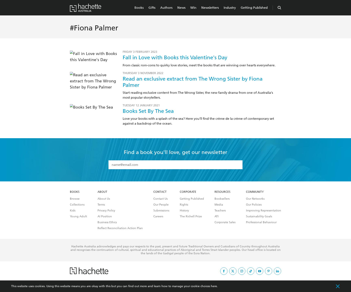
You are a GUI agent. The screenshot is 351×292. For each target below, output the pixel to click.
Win (193, 8)
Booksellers (222, 198)
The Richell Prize (191, 216)
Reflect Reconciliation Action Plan (120, 228)
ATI (216, 216)
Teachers (220, 210)
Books (139, 8)
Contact (160, 192)
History (184, 210)
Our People (161, 204)
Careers (158, 216)
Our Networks (255, 198)
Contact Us (160, 198)
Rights (184, 204)
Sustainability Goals (259, 216)
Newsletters (210, 8)
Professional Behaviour (261, 222)
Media (218, 204)
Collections (77, 204)
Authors (166, 8)
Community (255, 192)
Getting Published (254, 8)
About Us (104, 198)
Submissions (161, 210)
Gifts (151, 8)
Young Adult (78, 216)
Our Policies (254, 204)
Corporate (188, 192)
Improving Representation (263, 210)
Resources (222, 192)
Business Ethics (107, 222)
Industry (230, 8)
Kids (72, 210)
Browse (75, 198)
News (181, 8)
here (214, 286)
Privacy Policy (106, 210)
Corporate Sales (224, 222)
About (102, 192)
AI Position (105, 216)
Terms (101, 204)
